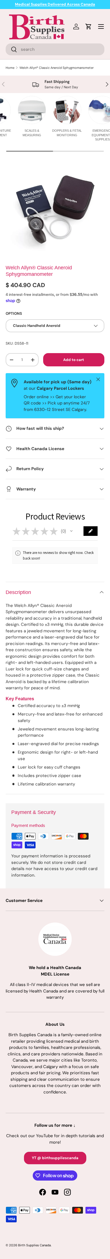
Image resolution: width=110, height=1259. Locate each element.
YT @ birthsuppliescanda (55, 1157)
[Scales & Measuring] (32, 110)
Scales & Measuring (32, 133)
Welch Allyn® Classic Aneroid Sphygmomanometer (56, 68)
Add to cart (73, 359)
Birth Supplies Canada (34, 1245)
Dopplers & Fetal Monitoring (67, 133)
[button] (71, 531)
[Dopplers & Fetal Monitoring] (67, 110)
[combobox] (55, 49)
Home (10, 68)
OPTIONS (14, 313)
